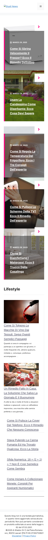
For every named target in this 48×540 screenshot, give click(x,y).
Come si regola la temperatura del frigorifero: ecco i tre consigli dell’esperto (22, 160)
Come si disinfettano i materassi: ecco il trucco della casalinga (22, 262)
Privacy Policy (29, 536)
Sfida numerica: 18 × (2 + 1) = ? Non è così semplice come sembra (24, 464)
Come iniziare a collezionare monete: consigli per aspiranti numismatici (25, 483)
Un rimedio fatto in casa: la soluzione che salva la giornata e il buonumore (21, 393)
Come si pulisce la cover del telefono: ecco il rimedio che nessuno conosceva (25, 425)
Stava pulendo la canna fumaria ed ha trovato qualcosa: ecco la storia (22, 445)
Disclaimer (17, 536)
